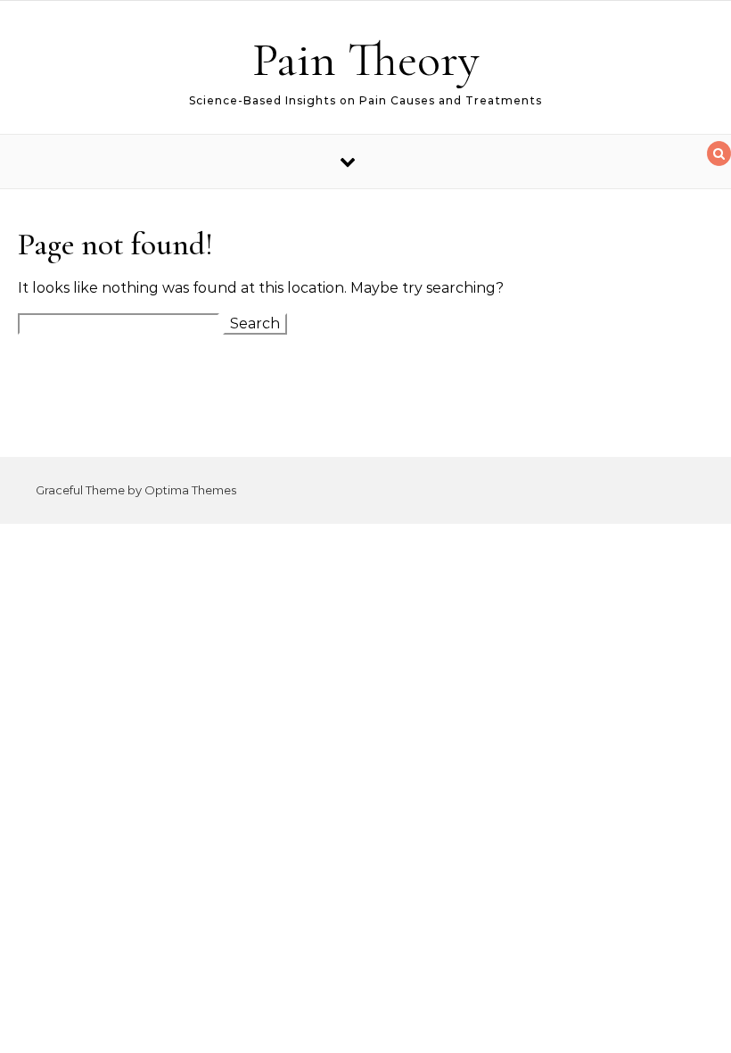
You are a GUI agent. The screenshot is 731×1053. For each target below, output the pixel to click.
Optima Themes (190, 490)
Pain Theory (366, 59)
